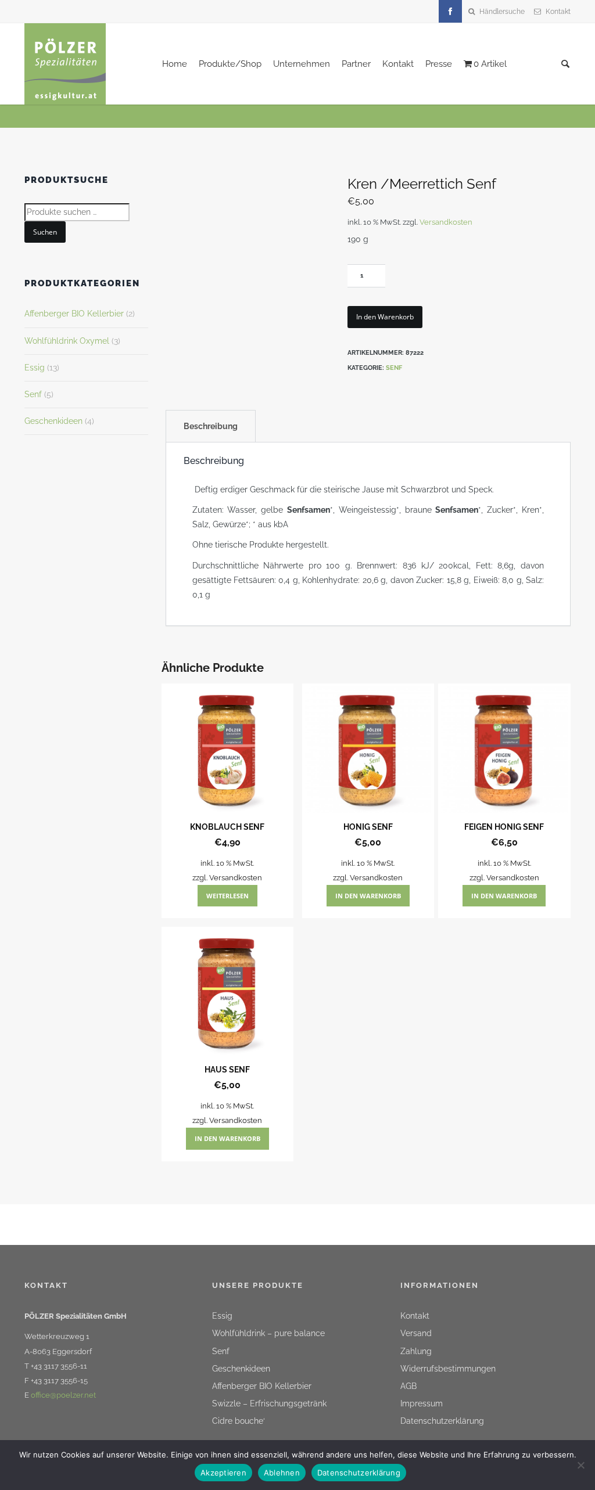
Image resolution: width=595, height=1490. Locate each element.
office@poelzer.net (63, 1395)
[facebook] (450, 11)
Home (174, 64)
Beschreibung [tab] (211, 426)
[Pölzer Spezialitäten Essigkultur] (65, 63)
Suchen (45, 232)
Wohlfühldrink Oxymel (66, 340)
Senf (394, 368)
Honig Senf (368, 827)
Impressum (421, 1403)
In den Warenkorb (385, 317)
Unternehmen (301, 64)
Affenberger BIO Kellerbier (74, 313)
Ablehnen (282, 1472)
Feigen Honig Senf (504, 827)
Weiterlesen (227, 895)
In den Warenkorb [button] (368, 895)
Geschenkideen (53, 421)
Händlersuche (502, 12)
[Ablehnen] (580, 1463)
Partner (356, 64)
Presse (438, 64)
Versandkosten (446, 222)
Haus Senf (227, 1069)
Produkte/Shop (230, 64)
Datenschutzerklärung (442, 1421)
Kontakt (558, 12)
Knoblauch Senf (227, 827)
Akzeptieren (223, 1472)
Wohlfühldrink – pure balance (268, 1333)
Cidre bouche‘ (238, 1421)
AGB (408, 1386)
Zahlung (416, 1351)
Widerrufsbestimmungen (448, 1368)
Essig (34, 367)
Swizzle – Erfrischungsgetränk (269, 1403)
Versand (416, 1333)
